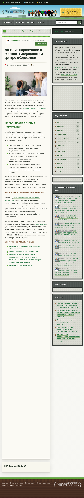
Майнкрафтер (15, 40)
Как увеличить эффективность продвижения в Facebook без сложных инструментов (66, 234)
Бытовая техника (65, 259)
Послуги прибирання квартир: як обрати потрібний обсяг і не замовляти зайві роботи (67, 199)
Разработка (61, 159)
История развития (43, 483)
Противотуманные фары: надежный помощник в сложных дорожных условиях (66, 272)
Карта (41, 22)
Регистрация (59, 31)
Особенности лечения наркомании (23, 251)
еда (60, 240)
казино (61, 246)
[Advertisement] (26, 362)
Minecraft (60, 126)
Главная (5, 483)
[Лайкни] (5, 65)
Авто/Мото (63, 268)
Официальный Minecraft (13, 2)
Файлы (59, 163)
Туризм (61, 215)
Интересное (61, 134)
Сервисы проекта (16, 483)
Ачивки (20, 22)
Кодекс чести (29, 483)
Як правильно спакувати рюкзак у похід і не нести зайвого (66, 218)
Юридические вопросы (66, 171)
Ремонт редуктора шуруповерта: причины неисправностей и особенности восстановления (66, 262)
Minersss (60, 130)
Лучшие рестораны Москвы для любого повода (69, 241)
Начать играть (43, 2)
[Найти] (79, 22)
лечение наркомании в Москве (34, 108)
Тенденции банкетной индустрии (67, 254)
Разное (59, 155)
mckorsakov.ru (41, 224)
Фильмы (60, 167)
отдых (61, 223)
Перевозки (63, 206)
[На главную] (13, 12)
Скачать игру (29, 2)
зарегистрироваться (62, 67)
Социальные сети (65, 231)
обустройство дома (66, 196)
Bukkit (59, 122)
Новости (8, 22)
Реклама (5, 486)
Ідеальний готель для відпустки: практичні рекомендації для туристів (67, 225)
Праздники (61, 152)
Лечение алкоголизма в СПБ (20, 265)
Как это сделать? (63, 138)
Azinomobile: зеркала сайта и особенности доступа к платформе (67, 248)
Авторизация (69, 31)
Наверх (19, 486)
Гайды (30, 22)
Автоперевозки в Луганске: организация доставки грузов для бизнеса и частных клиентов (67, 209)
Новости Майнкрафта (65, 142)
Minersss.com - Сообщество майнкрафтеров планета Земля (68, 484)
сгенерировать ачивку (69, 75)
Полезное (60, 146)
